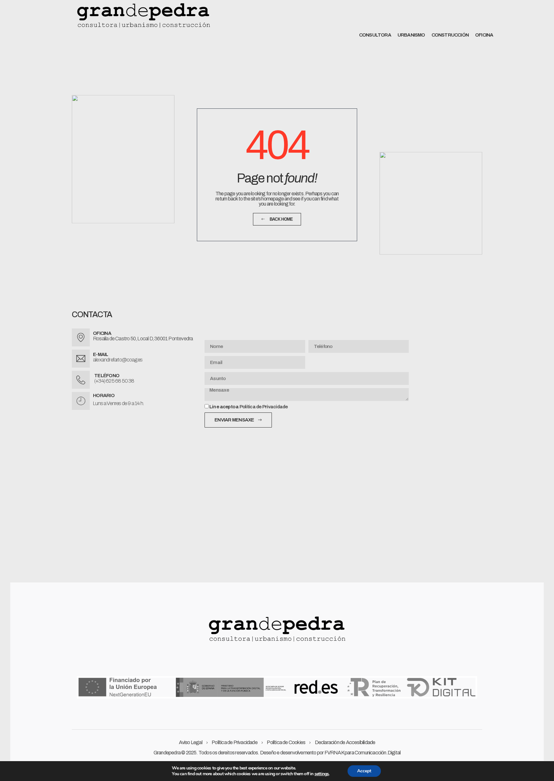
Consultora (375, 35)
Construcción (450, 35)
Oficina (484, 35)
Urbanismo (411, 35)
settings (322, 774)
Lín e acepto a (248, 406)
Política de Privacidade (263, 406)
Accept (364, 771)
